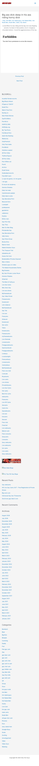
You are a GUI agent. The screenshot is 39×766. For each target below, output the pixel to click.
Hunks (4, 703)
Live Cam (5, 706)
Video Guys (5, 744)
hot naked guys (16, 20)
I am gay (4, 181)
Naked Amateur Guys (8, 247)
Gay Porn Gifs (6, 675)
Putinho (4, 216)
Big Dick (4, 635)
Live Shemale (6, 339)
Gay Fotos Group (7, 239)
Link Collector (6, 305)
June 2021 (5, 604)
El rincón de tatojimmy (9, 184)
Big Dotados (5, 270)
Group (4, 683)
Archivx (4, 167)
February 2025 (6, 535)
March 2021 (5, 613)
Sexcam (4, 419)
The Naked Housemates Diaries (11, 267)
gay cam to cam (7, 663)
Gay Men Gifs (6, 672)
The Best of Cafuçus (8, 282)
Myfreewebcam (7, 293)
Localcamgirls (6, 356)
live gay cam (6, 709)
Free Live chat (6, 371)
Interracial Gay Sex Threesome (11, 495)
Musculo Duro (6, 201)
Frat (3, 646)
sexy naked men (7, 726)
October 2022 (6, 570)
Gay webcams (6, 484)
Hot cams (5, 391)
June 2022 (5, 575)
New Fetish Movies (7, 115)
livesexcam (5, 302)
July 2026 (5, 518)
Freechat (4, 425)
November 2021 (7, 590)
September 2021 (7, 595)
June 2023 (5, 547)
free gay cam (6, 649)
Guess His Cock (7, 256)
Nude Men (12, 22)
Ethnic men (5, 219)
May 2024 (5, 541)
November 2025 (7, 524)
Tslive (3, 328)
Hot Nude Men (6, 701)
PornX (4, 164)
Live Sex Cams (6, 285)
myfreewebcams (7, 336)
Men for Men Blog (7, 227)
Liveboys (4, 353)
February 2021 (6, 615)
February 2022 (6, 584)
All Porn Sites (6, 153)
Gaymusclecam (6, 348)
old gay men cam (7, 718)
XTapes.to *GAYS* (7, 104)
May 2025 (5, 532)
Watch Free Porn (7, 110)
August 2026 (6, 515)
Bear (3, 632)
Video (17, 22)
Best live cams (6, 393)
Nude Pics (5, 107)
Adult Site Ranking (7, 136)
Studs (3, 732)
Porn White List (6, 161)
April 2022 (5, 578)
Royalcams (5, 376)
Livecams (5, 439)
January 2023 (6, 561)
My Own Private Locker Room (11, 273)
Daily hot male (6, 190)
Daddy (4, 643)
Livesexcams (6, 342)
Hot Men (8, 20)
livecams (4, 416)
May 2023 (5, 550)
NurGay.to (5, 113)
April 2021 (5, 610)
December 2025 (7, 521)
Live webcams (6, 428)
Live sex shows (6, 290)
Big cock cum (6, 493)
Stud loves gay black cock (10, 498)
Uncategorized (6, 738)
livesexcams (5, 330)
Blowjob (4, 638)
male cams (5, 712)
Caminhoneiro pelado (8, 193)
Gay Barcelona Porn (8, 199)
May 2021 (5, 607)
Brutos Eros (5, 242)
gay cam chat (6, 660)
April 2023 (5, 552)
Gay (4, 20)
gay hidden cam (7, 669)
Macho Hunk (6, 244)
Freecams (5, 316)
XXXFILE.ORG (6, 124)
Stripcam (4, 319)
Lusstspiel (5, 204)
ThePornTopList (7, 156)
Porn (3, 723)
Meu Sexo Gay (6, 287)
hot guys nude (6, 689)
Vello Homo (5, 236)
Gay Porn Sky (6, 222)
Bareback (5, 629)
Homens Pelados (7, 276)
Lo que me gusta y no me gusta (11, 178)
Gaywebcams (6, 411)
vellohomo (5, 213)
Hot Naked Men (27, 20)
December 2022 (7, 564)
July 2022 (5, 572)
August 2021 (6, 598)
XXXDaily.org (6, 127)
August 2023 (6, 544)
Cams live (5, 408)
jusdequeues (6, 207)
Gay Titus (5, 224)
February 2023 (6, 558)
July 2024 (5, 538)
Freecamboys (6, 359)
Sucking (4, 735)
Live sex (4, 313)
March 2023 (5, 555)
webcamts (5, 396)
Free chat (5, 422)
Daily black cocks (7, 196)
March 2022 (5, 581)
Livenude (5, 373)
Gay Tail (4, 310)
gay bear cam (6, 655)
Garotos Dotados (7, 187)
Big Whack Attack (7, 101)
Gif (3, 681)
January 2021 (6, 618)
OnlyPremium (6, 141)
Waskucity (5, 138)
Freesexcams (6, 299)
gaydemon (5, 210)
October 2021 (6, 593)
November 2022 (7, 567)
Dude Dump (5, 170)
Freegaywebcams (7, 345)
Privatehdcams (6, 385)
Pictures (4, 721)
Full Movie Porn (6, 133)
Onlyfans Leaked (7, 150)
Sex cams (5, 325)
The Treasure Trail (7, 250)
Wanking (4, 746)
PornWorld (5, 147)
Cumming (5, 640)
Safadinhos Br (6, 253)
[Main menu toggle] (35, 3)
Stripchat (5, 279)
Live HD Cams (6, 402)
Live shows (5, 382)
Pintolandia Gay (7, 230)
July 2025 (5, 530)
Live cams (5, 379)
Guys (3, 686)
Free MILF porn (6, 176)
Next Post (20, 81)
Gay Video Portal (7, 296)
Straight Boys (6, 729)
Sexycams (5, 436)
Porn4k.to (5, 121)
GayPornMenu (6, 118)
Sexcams (5, 405)
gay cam (4, 658)
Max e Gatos (6, 262)
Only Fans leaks (7, 144)
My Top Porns (6, 130)
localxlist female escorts (9, 98)
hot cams (5, 448)
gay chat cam (6, 666)
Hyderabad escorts (8, 173)
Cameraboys (6, 365)
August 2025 (6, 527)
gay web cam (6, 678)
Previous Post (19, 76)
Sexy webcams (6, 442)
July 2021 (5, 601)
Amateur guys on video (9, 265)
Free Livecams (6, 434)
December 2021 (7, 587)
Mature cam (5, 431)
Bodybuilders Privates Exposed (11, 259)
